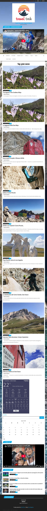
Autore (43, 0)
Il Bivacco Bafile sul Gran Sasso (12, 371)
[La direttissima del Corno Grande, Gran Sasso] (23, 279)
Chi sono (13, 55)
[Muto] (40, 51)
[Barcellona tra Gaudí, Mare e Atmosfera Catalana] (6, 479)
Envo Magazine (31, 507)
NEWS (36, 55)
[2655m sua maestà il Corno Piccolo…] (23, 210)
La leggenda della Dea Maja (10, 125)
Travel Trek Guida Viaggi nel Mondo (23, 23)
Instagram (36, 1)
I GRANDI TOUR (20, 55)
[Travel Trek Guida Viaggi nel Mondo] (3, 55)
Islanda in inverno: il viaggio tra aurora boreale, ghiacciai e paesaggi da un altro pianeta (26, 472)
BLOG (32, 55)
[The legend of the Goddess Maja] (23, 77)
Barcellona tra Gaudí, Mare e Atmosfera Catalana (18, 478)
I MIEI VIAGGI (8, 59)
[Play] (4, 51)
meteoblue (5, 414)
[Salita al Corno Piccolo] (23, 177)
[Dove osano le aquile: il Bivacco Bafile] (23, 143)
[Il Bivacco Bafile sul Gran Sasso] (23, 356)
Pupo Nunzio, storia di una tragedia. (13, 260)
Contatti (8, 55)
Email (38, 0)
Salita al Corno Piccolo (9, 193)
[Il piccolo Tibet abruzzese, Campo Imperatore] (23, 318)
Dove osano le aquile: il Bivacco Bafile (13, 158)
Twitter (40, 1)
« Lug (4, 439)
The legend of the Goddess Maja (12, 92)
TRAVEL (26, 55)
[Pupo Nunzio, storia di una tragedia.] (23, 245)
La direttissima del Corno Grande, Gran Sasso (15, 295)
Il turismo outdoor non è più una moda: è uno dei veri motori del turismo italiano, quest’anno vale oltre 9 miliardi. (26, 489)
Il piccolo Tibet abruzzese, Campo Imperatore (15, 337)
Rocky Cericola (6, 94)
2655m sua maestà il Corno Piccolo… (13, 225)
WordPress (23, 507)
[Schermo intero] (42, 51)
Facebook (34, 1)
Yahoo (32, 1)
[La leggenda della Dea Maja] (23, 110)
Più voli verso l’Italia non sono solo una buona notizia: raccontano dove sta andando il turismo (26, 484)
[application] (23, 41)
